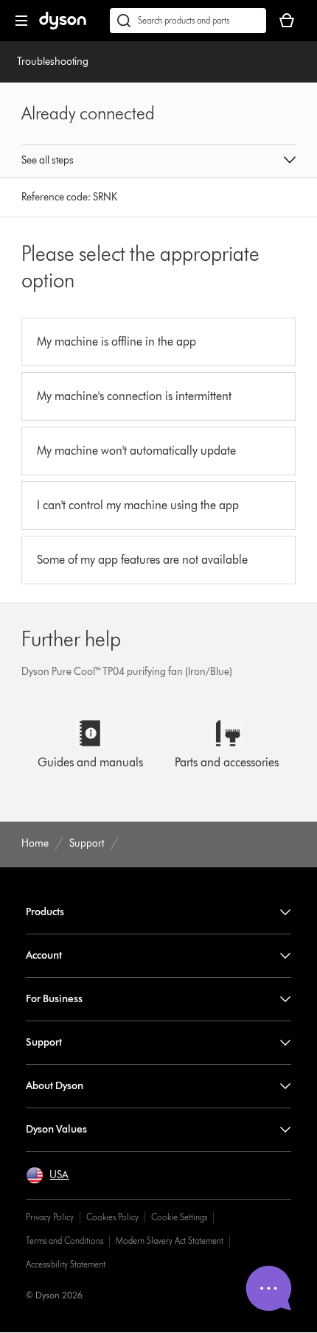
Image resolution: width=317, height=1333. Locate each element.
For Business (54, 999)
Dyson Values (56, 1129)
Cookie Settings (179, 1216)
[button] (158, 161)
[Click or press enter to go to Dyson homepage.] (62, 26)
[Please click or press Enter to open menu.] (21, 20)
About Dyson (54, 1086)
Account (44, 955)
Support (44, 1042)
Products (45, 912)
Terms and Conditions (64, 1240)
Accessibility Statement (65, 1264)
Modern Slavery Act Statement (169, 1240)
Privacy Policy (50, 1216)
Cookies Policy (112, 1216)
